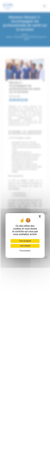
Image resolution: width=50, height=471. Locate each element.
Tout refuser (25, 246)
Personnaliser (25, 251)
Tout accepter (25, 241)
